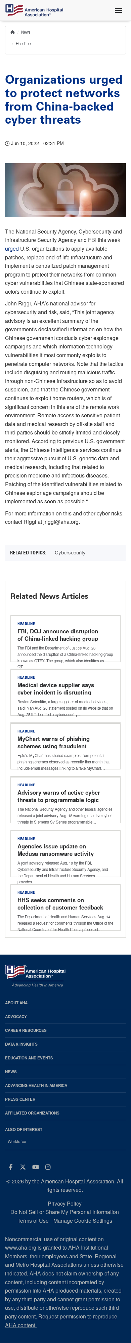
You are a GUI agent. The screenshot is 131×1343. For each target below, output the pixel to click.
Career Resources (26, 1030)
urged (12, 248)
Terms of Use (33, 1220)
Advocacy (16, 1016)
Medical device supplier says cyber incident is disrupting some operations (55, 692)
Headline (23, 43)
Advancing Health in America (36, 1085)
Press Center (20, 1099)
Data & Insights (21, 1044)
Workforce (17, 1141)
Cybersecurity (70, 552)
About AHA (16, 1003)
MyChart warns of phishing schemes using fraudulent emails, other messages (53, 746)
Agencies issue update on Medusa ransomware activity (55, 849)
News (26, 32)
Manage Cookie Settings (82, 1220)
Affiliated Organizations (32, 1113)
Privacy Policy (65, 1203)
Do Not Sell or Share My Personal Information (64, 1212)
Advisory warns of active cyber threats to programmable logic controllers (58, 799)
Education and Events (29, 1058)
